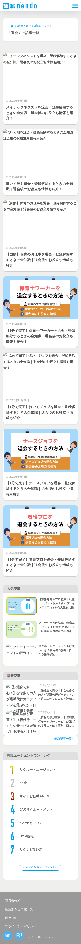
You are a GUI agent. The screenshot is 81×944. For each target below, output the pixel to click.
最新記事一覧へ (64, 738)
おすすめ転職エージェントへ (40, 867)
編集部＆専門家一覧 (19, 909)
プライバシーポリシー (20, 926)
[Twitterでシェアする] (7, 935)
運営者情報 (13, 900)
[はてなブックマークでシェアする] (19, 935)
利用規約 (11, 918)
